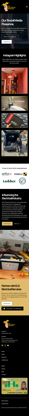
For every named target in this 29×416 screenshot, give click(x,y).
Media (3, 366)
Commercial (4, 360)
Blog (2, 371)
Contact (3, 374)
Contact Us (6, 42)
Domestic (4, 357)
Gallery (3, 369)
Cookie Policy (4, 403)
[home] (8, 6)
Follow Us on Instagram (9, 37)
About (3, 354)
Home (3, 351)
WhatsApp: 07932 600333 (8, 342)
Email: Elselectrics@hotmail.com (9, 340)
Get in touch (7, 224)
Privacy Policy (4, 400)
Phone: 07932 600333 (7, 338)
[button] (27, 7)
